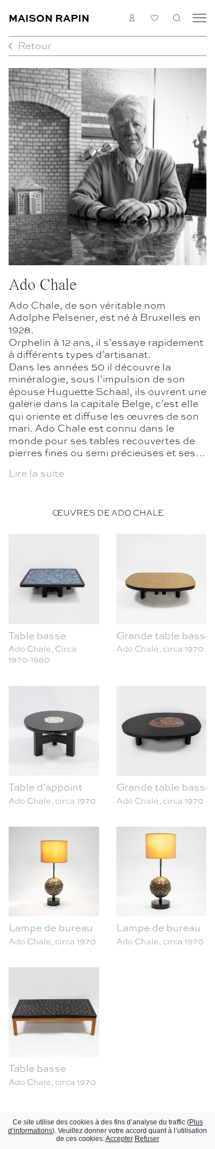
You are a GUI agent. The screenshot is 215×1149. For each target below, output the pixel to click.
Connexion (132, 18)
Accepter (119, 1139)
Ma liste (154, 18)
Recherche (176, 18)
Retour (35, 45)
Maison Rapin (49, 17)
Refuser (147, 1139)
